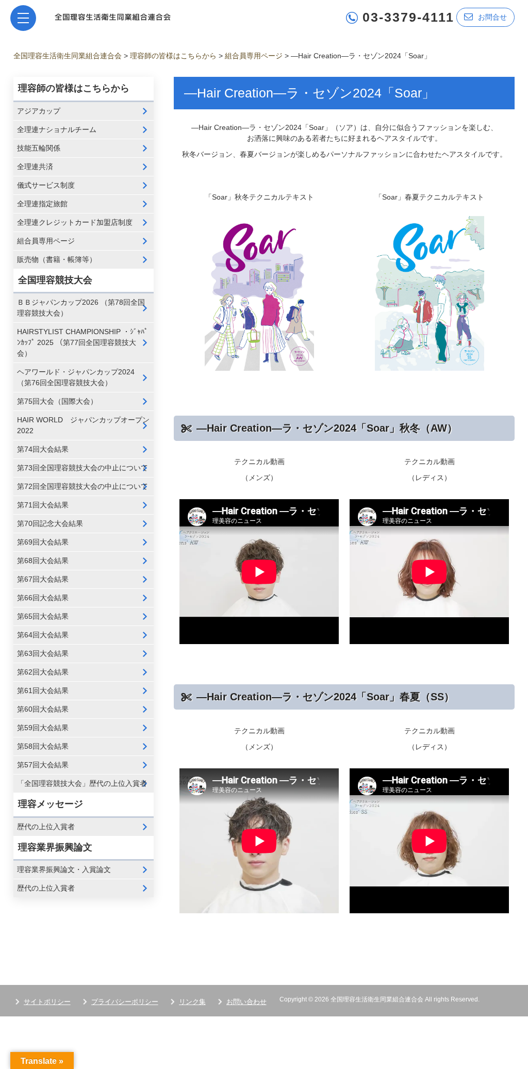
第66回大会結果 (43, 598)
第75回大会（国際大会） (57, 401)
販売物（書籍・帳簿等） (56, 259)
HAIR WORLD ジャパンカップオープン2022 (83, 425)
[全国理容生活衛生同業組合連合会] (113, 16)
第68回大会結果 (43, 560)
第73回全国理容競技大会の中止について (82, 468)
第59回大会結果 (43, 727)
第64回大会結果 (43, 635)
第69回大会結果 (43, 542)
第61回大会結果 (43, 690)
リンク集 (192, 1002)
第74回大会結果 (43, 449)
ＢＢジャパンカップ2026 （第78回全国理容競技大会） (81, 307)
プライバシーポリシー (124, 1002)
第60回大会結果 (43, 709)
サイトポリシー (47, 1002)
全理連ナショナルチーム (56, 129)
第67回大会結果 (43, 579)
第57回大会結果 (43, 765)
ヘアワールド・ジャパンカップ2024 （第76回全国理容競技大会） (76, 377)
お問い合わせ (246, 1002)
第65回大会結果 (43, 616)
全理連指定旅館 (42, 204)
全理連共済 (35, 166)
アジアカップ (38, 111)
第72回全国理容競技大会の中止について (82, 486)
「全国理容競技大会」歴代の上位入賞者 (82, 783)
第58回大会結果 (43, 746)
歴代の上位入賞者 (46, 827)
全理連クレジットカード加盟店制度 (75, 222)
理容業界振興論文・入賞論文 (64, 869)
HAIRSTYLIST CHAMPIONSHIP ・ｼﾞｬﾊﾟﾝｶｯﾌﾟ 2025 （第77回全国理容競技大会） (82, 342)
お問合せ (492, 17)
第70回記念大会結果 (50, 523)
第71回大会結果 (43, 505)
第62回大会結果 (43, 672)
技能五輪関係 (38, 148)
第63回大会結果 (43, 653)
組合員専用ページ (46, 241)
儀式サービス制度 (46, 185)
